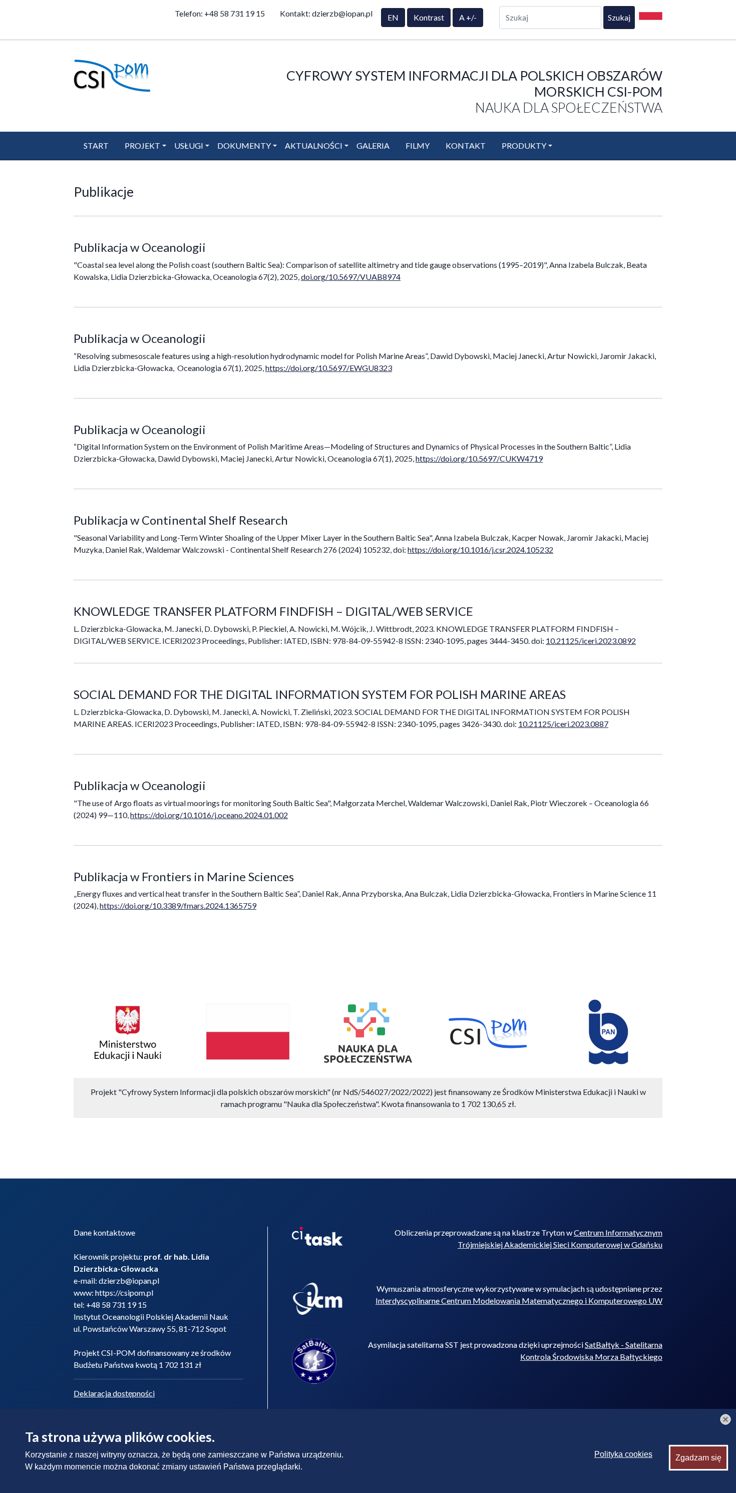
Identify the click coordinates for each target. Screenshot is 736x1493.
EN (393, 17)
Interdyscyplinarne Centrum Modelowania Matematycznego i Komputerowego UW (519, 1300)
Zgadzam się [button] (698, 1457)
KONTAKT (466, 145)
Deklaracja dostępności (114, 1393)
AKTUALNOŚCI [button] (313, 145)
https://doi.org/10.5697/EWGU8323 (328, 367)
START (96, 145)
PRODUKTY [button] (524, 145)
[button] (725, 1419)
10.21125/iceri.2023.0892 (591, 640)
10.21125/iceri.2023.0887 (563, 723)
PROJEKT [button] (142, 145)
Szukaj (619, 17)
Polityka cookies (623, 1454)
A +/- (468, 17)
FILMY (418, 145)
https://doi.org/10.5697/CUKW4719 (479, 458)
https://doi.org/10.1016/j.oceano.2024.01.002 (209, 815)
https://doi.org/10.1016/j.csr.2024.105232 (480, 549)
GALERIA (373, 145)
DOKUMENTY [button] (244, 145)
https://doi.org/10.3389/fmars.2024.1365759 (178, 905)
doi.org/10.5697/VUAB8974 (351, 276)
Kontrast (429, 17)
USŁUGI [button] (188, 145)
